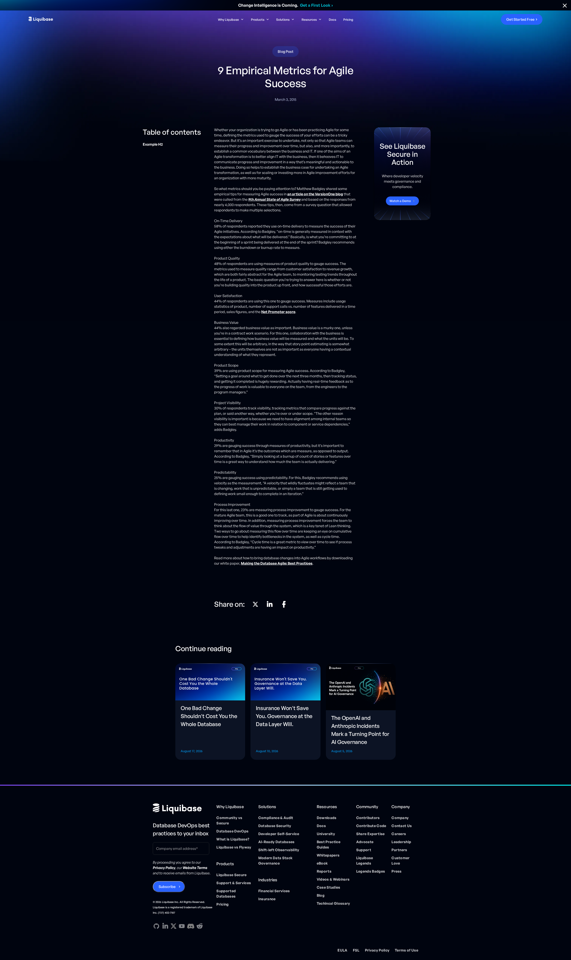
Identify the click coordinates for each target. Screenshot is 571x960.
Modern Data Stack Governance (275, 860)
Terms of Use (406, 950)
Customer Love (400, 860)
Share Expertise (370, 834)
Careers (398, 834)
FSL (356, 950)
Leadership (401, 842)
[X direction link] (255, 604)
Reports (324, 871)
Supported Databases (226, 893)
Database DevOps (232, 831)
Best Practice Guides (328, 844)
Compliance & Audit (275, 817)
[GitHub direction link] (156, 926)
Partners (399, 850)
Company (400, 817)
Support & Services (233, 883)
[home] (83, 19)
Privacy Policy (377, 950)
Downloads (327, 817)
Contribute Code (371, 826)
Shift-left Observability (278, 850)
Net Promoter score (278, 312)
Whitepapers (328, 855)
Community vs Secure (229, 820)
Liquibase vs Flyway (233, 847)
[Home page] (183, 808)
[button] (230, 19)
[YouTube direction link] (181, 926)
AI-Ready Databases (276, 842)
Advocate (365, 842)
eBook (322, 863)
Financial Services (274, 891)
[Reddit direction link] (199, 926)
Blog (321, 895)
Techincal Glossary (333, 903)
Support (363, 850)
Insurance (267, 899)
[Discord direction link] (190, 926)
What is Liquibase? (232, 839)
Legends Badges (370, 871)
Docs (332, 19)
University (326, 834)
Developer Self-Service (278, 834)
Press (396, 871)
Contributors (368, 817)
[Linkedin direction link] (269, 604)
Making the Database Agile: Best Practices (276, 563)
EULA (342, 950)
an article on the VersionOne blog (315, 194)
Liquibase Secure (231, 875)
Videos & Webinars (333, 879)
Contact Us (401, 826)
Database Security (274, 826)
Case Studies (328, 887)
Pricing (348, 19)
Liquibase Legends (364, 860)
